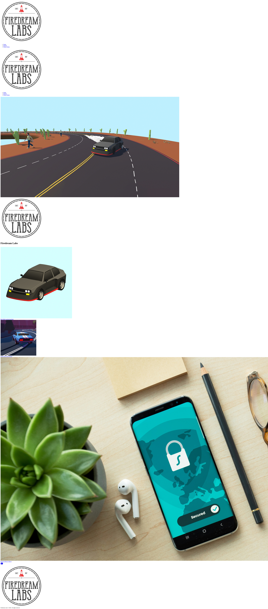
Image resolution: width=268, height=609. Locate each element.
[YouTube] (2, 564)
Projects (5, 45)
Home (4, 44)
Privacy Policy (6, 46)
